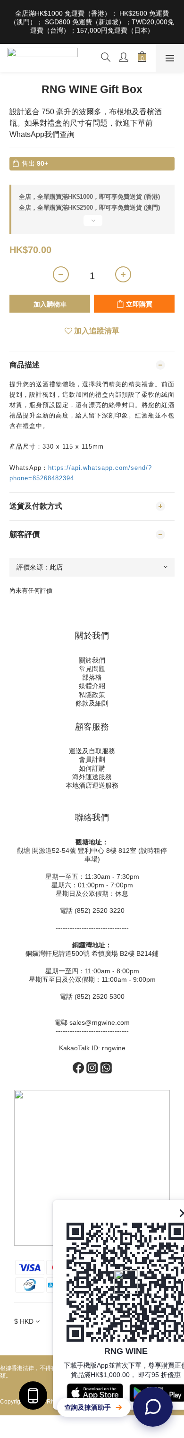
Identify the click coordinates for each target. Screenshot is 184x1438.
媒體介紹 (92, 685)
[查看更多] (92, 224)
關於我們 (92, 660)
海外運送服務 (92, 777)
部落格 (92, 677)
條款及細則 (92, 703)
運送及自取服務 (92, 751)
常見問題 (92, 668)
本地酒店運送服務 (92, 785)
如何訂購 (92, 768)
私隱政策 (92, 694)
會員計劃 (92, 759)
